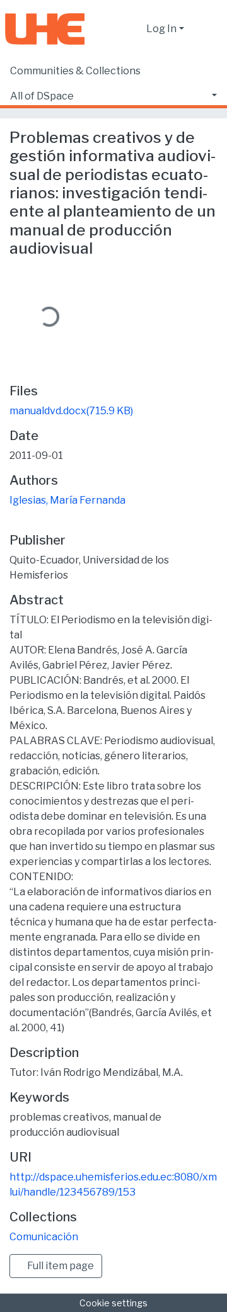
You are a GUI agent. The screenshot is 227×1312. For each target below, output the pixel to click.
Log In (161, 29)
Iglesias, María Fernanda (67, 500)
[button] (133, 29)
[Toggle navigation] (209, 29)
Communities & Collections (75, 71)
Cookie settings (113, 1303)
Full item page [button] (59, 1266)
